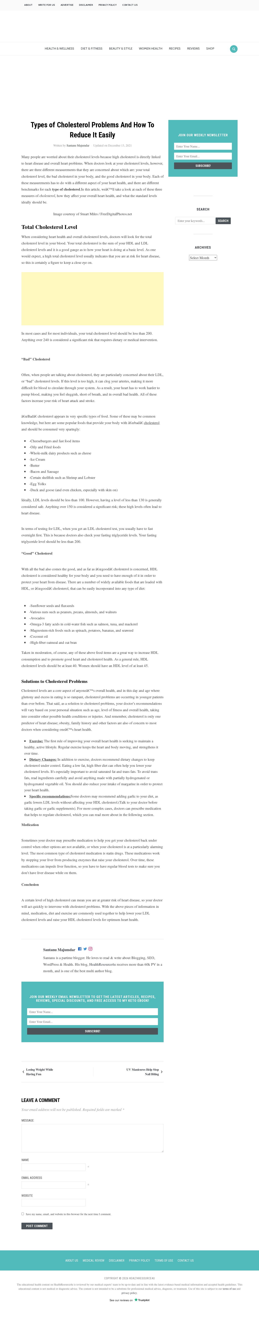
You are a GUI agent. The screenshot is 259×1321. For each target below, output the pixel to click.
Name (25, 1160)
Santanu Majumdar (78, 145)
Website (27, 1195)
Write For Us (46, 4)
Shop (210, 48)
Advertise (67, 4)
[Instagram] (90, 949)
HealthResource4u (102, 964)
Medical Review (93, 1260)
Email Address (31, 1178)
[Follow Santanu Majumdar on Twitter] (85, 949)
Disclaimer (86, 4)
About (28, 4)
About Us (71, 1260)
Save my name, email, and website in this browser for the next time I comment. (68, 1214)
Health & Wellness (59, 48)
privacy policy (129, 1293)
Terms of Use (164, 1260)
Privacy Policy (108, 4)
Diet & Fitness (91, 48)
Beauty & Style (120, 48)
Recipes (175, 48)
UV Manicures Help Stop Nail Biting (142, 1071)
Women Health (150, 48)
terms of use (229, 1288)
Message (27, 1120)
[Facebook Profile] (80, 949)
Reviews (193, 48)
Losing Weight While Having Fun (39, 1071)
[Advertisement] (129, 91)
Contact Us (129, 4)
